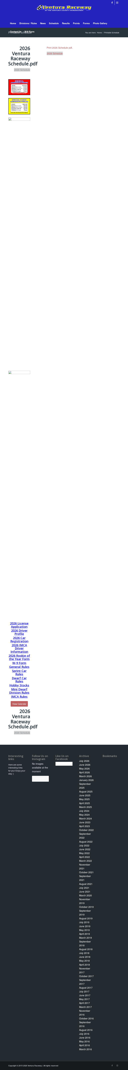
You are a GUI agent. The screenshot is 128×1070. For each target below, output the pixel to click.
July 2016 (84, 1033)
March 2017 (85, 1007)
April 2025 (84, 803)
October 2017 (86, 976)
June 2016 (84, 1037)
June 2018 (84, 956)
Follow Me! (40, 778)
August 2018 (85, 949)
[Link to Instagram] (117, 2)
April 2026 (84, 772)
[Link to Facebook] (112, 2)
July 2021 (84, 887)
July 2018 (84, 953)
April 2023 (84, 826)
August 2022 (85, 841)
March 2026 (85, 776)
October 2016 (86, 1018)
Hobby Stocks (19, 685)
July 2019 (84, 922)
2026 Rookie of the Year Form (19, 657)
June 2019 (84, 926)
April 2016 (84, 1045)
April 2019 (84, 933)
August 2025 (85, 791)
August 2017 (85, 987)
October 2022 (86, 830)
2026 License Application (19, 625)
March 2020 (85, 895)
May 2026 (84, 768)
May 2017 (84, 999)
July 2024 (84, 810)
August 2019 (85, 918)
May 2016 (84, 1041)
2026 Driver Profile (19, 632)
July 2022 (84, 845)
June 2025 (84, 795)
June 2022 (84, 849)
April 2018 (84, 964)
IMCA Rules (19, 697)
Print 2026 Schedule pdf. (60, 47)
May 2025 (84, 799)
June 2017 (84, 995)
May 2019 (84, 930)
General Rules (19, 667)
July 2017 (84, 991)
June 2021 (84, 891)
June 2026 (84, 764)
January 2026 (86, 780)
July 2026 (84, 761)
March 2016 (85, 1049)
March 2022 (85, 860)
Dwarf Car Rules (19, 679)
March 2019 (85, 937)
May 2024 (84, 814)
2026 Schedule (55, 53)
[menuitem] (13, 23)
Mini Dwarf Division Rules (19, 691)
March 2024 (85, 818)
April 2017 (84, 1003)
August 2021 (85, 884)
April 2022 (84, 857)
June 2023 (84, 822)
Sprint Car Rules (19, 672)
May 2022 (84, 853)
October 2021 (86, 872)
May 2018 (84, 960)
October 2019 (86, 907)
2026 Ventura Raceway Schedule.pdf (23, 56)
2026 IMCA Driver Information (19, 648)
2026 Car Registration (19, 639)
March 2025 (85, 807)
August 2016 (85, 1030)
